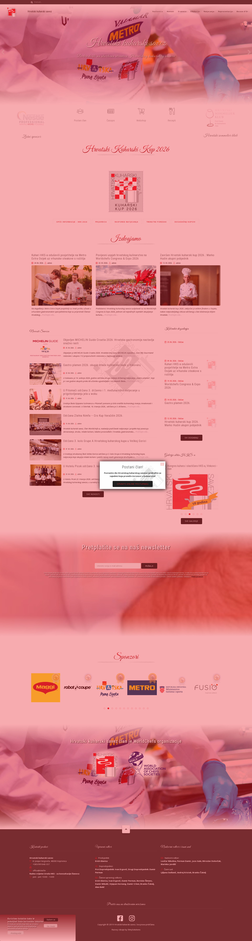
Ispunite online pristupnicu (133, 484)
